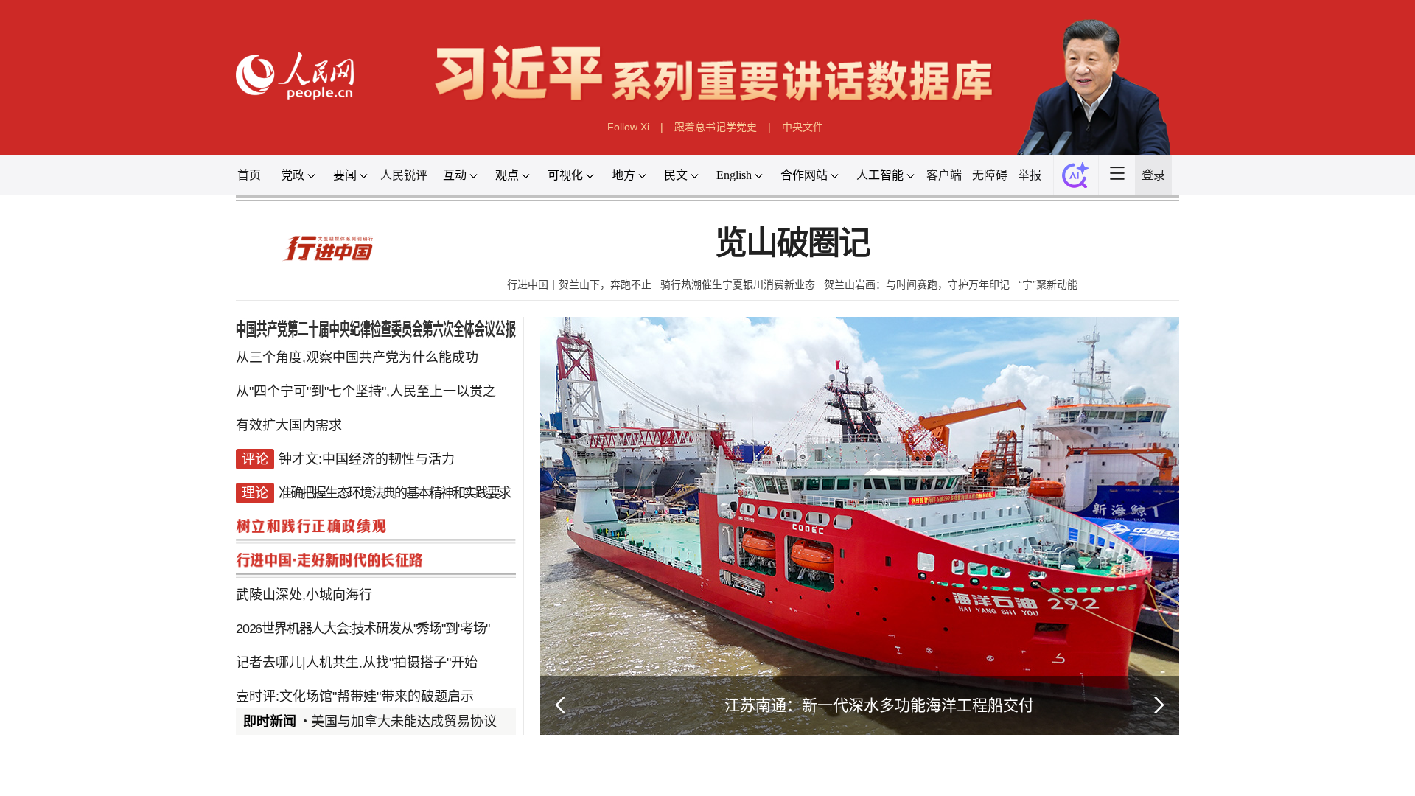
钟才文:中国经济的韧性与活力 (367, 459)
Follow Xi (628, 127)
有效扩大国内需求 (289, 425)
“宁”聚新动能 (1048, 284)
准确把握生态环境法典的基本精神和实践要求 (394, 493)
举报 (1029, 175)
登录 (1153, 175)
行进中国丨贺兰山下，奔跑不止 (579, 284)
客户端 (944, 175)
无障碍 (989, 175)
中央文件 (802, 127)
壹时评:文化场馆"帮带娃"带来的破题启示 (355, 696)
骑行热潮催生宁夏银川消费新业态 (737, 284)
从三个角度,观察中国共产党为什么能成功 (357, 357)
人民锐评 (403, 175)
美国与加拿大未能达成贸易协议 (404, 721)
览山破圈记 (792, 244)
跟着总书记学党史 (715, 127)
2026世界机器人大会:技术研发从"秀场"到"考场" (362, 628)
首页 (249, 175)
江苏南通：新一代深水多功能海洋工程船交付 (879, 704)
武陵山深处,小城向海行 (304, 594)
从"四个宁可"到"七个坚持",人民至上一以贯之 (366, 391)
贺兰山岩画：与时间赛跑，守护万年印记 (917, 284)
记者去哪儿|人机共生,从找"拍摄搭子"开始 (357, 662)
